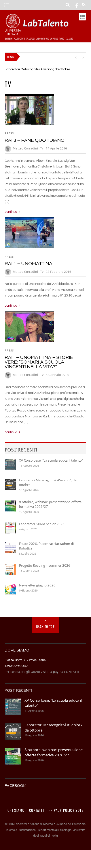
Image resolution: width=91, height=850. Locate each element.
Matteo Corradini (25, 148)
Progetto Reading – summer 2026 (44, 565)
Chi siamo (16, 810)
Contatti (36, 810)
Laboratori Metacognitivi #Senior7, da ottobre (37, 69)
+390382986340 (16, 666)
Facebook (15, 785)
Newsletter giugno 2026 (37, 585)
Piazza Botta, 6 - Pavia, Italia (25, 660)
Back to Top (45, 626)
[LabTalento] (38, 33)
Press (9, 133)
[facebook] (77, 5)
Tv (42, 148)
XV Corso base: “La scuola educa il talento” (51, 460)
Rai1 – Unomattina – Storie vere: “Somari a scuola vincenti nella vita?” (39, 362)
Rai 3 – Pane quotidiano (34, 140)
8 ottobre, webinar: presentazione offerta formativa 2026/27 (50, 504)
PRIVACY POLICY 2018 (66, 810)
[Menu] (6, 5)
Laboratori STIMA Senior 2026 (41, 524)
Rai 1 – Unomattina (28, 263)
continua (11, 211)
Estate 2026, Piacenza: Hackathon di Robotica (46, 545)
